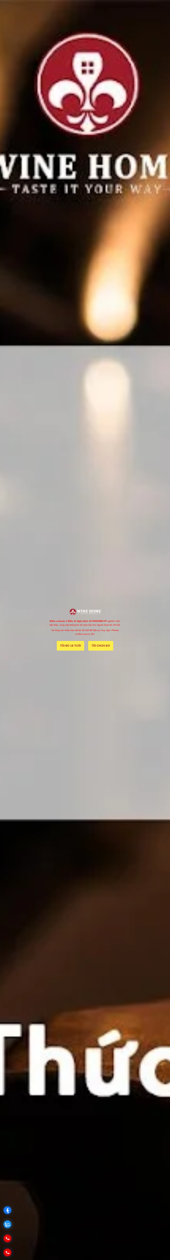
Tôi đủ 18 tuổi (70, 645)
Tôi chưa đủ (100, 645)
